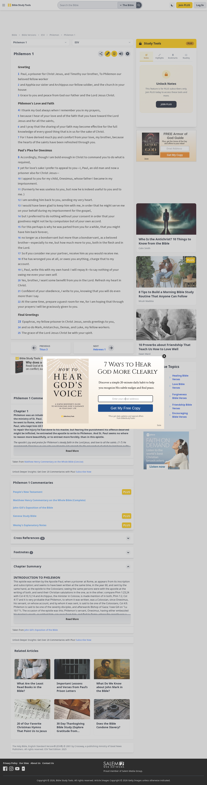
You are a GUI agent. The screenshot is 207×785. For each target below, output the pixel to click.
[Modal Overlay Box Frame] (103, 392)
